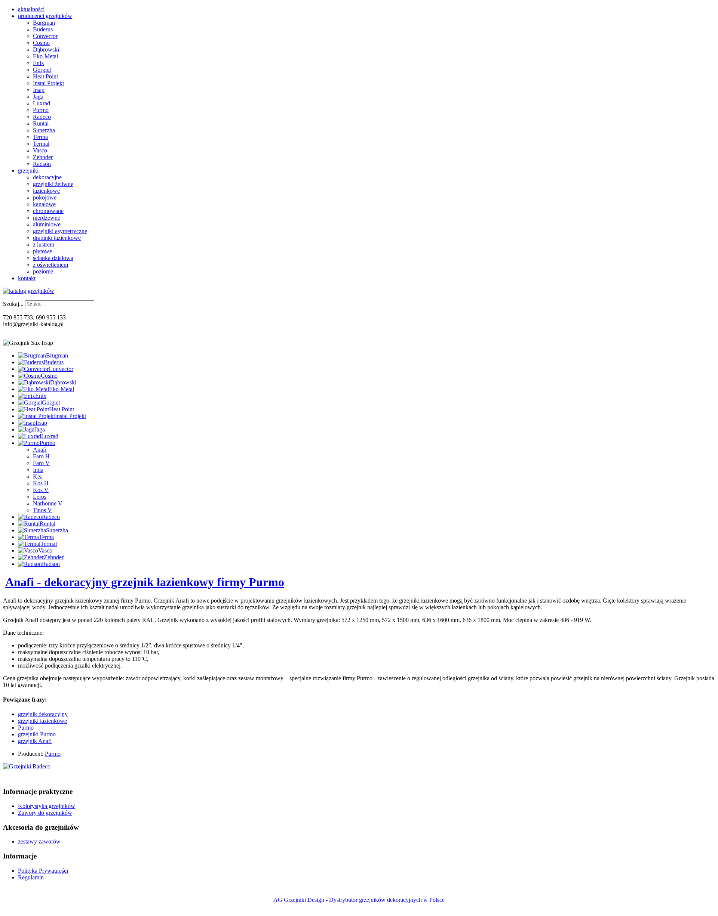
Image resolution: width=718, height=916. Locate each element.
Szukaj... (13, 304)
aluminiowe (47, 224)
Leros (39, 496)
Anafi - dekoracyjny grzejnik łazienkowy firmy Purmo (144, 582)
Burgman (44, 22)
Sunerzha (44, 130)
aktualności (31, 9)
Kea (38, 476)
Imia (38, 470)
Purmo (41, 110)
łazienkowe (46, 191)
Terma (40, 137)
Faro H (41, 456)
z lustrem (43, 244)
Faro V (41, 463)
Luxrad (41, 103)
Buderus (43, 29)
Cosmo (41, 43)
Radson (42, 164)
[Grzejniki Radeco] (26, 766)
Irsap (39, 90)
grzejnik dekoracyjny (43, 714)
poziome (43, 271)
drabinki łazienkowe (57, 238)
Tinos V (42, 510)
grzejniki (28, 170)
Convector (45, 36)
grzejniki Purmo (37, 734)
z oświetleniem (50, 265)
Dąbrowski (46, 49)
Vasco (40, 150)
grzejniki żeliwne (53, 184)
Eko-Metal (45, 56)
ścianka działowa (53, 258)
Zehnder (43, 157)
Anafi (39, 449)
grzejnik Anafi (35, 741)
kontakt (27, 278)
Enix (38, 63)
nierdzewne (46, 217)
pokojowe (44, 197)
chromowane (48, 211)
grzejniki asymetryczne (60, 231)
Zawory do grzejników (45, 813)
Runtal (41, 123)
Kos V (41, 490)
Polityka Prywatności (43, 870)
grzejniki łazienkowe (42, 721)
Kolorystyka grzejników (46, 806)
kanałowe (44, 204)
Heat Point (45, 76)
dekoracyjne (47, 177)
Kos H (41, 483)
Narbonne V (47, 503)
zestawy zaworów (39, 841)
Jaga (38, 96)
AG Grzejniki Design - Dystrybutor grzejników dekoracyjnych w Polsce (359, 900)
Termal (41, 143)
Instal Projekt (48, 83)
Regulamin (31, 877)
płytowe (42, 251)
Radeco (42, 117)
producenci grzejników (45, 16)
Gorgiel (42, 69)
